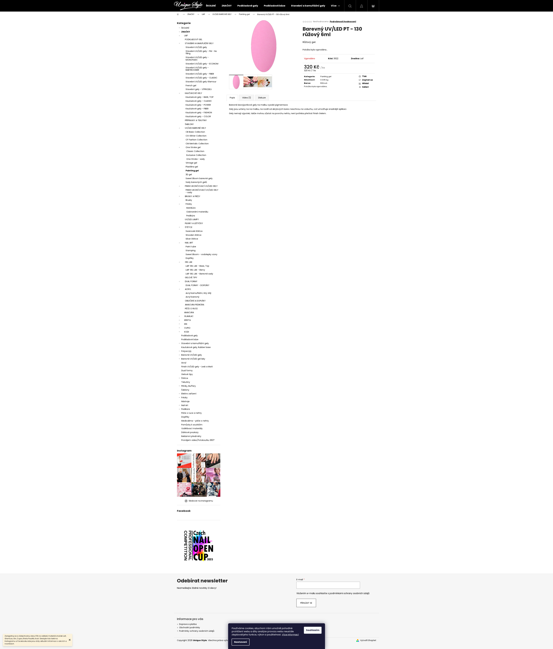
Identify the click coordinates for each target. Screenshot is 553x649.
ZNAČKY (185, 31)
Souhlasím (312, 630)
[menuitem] (211, 6)
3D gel (189, 174)
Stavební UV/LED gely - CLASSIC (201, 77)
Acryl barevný (192, 296)
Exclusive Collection (196, 155)
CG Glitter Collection (196, 135)
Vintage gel (191, 162)
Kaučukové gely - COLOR (198, 116)
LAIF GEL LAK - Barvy (195, 269)
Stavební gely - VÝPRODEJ (199, 89)
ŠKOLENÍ (185, 27)
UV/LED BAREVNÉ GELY (195, 128)
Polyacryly (186, 351)
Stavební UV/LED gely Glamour (201, 81)
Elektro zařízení (188, 393)
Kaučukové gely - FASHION (199, 112)
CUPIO (187, 327)
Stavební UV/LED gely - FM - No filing (201, 52)
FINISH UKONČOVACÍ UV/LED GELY (201, 186)
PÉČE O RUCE (191, 308)
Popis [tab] (232, 97)
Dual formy (187, 370)
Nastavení (240, 642)
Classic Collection (195, 151)
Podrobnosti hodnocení (343, 21)
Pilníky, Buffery (188, 386)
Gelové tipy (187, 374)
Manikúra (190, 207)
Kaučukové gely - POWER (198, 104)
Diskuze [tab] (262, 97)
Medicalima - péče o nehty (195, 420)
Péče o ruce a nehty (191, 413)
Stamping (190, 250)
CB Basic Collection (195, 131)
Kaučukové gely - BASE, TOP (200, 97)
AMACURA (189, 312)
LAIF (186, 35)
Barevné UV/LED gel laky (193, 358)
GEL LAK (188, 262)
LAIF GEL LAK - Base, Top (197, 265)
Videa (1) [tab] (246, 97)
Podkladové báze (189, 339)
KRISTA (187, 320)
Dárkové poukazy (190, 432)
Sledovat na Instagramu (201, 500)
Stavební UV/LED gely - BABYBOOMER (197, 69)
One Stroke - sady (195, 159)
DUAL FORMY (191, 281)
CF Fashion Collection (196, 139)
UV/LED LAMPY (192, 219)
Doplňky (190, 258)
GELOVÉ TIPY (191, 277)
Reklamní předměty (191, 436)
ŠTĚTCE (188, 227)
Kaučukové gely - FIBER (197, 108)
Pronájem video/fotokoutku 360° (198, 440)
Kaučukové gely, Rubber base (196, 347)
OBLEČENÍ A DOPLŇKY (195, 300)
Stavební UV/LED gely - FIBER (200, 73)
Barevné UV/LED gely (191, 354)
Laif (362, 58)
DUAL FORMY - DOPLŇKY (197, 285)
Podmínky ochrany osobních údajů (196, 630)
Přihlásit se (306, 602)
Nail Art (184, 405)
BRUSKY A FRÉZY (192, 196)
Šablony (185, 389)
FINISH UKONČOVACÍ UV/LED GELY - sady (202, 191)
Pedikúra (190, 215)
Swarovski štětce (194, 231)
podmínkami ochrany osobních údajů (349, 593)
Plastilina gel (192, 166)
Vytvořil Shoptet (368, 640)
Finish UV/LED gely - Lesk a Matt (197, 366)
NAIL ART (189, 242)
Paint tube (191, 246)
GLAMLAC (188, 316)
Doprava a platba (188, 624)
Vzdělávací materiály (192, 428)
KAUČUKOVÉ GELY (193, 93)
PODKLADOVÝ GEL (193, 39)
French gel (191, 85)
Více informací (290, 634)
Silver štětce (192, 238)
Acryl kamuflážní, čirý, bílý (198, 293)
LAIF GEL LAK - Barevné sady (199, 273)
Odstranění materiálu (197, 211)
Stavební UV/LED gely (196, 47)
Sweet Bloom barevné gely (199, 178)
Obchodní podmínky (189, 627)
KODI (186, 331)
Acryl (183, 362)
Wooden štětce (193, 235)
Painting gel (192, 170)
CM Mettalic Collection (197, 143)
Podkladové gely (189, 335)
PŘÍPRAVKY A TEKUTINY (196, 120)
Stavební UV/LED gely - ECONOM (202, 63)
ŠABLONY (189, 124)
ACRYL (188, 289)
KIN (185, 324)
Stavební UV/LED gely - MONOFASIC (197, 58)
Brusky (189, 200)
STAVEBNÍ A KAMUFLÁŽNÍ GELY (199, 43)
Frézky (189, 204)
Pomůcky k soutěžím (191, 424)
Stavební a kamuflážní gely (195, 343)
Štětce (184, 378)
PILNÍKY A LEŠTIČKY (194, 223)
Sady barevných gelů (196, 182)
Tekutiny (185, 382)
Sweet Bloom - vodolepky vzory (201, 254)
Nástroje (185, 401)
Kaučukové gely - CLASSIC (199, 101)
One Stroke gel (193, 147)
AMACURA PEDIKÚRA (194, 304)
